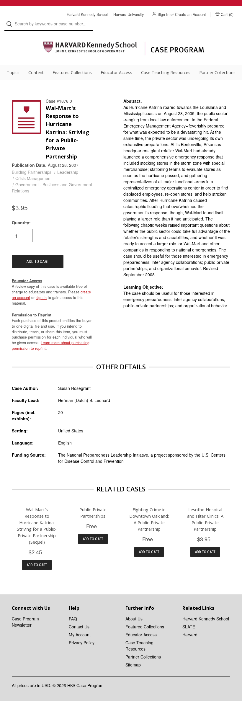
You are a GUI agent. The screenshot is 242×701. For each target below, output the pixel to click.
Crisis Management (33, 178)
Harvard (189, 635)
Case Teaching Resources (165, 72)
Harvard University (128, 14)
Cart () (227, 14)
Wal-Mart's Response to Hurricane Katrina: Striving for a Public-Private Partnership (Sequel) (37, 525)
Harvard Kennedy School (87, 14)
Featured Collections (72, 72)
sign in (41, 297)
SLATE (188, 627)
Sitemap (133, 665)
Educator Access (116, 72)
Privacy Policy (81, 643)
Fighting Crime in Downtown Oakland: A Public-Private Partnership (149, 519)
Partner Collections (217, 72)
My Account (80, 635)
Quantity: (21, 223)
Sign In (163, 14)
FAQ (73, 619)
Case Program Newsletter (25, 622)
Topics (13, 72)
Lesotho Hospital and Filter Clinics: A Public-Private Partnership (205, 519)
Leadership (67, 172)
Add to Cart (37, 565)
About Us (134, 619)
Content (36, 72)
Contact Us (79, 627)
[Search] (11, 24)
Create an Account (190, 14)
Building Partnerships (31, 172)
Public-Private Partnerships (93, 512)
